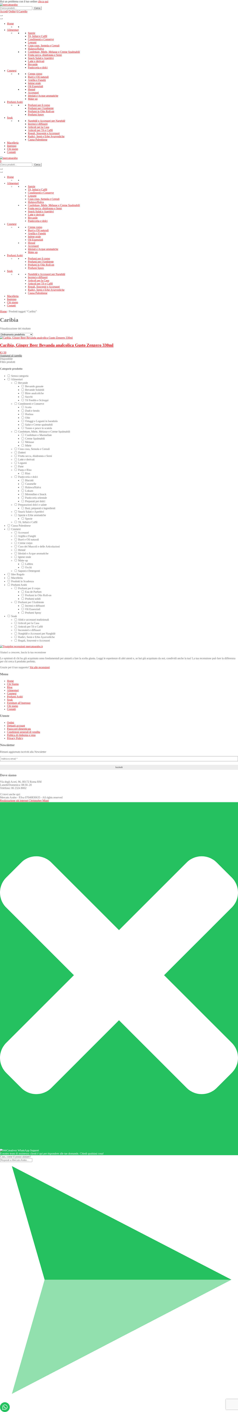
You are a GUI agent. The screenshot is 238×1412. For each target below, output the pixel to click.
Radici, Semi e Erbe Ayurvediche (46, 136)
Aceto (28, 407)
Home (10, 23)
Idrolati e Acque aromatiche (43, 95)
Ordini (10, 722)
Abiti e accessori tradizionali (33, 619)
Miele (28, 445)
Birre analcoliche (34, 393)
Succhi (29, 396)
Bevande (33, 64)
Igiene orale (34, 83)
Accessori (33, 92)
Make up (33, 98)
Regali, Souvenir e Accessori (44, 133)
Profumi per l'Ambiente (41, 108)
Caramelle (30, 483)
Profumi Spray (36, 114)
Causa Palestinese (37, 139)
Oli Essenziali (35, 86)
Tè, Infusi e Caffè (37, 36)
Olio (27, 417)
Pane (21, 466)
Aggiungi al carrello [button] (11, 355)
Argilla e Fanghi (37, 80)
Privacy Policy (15, 738)
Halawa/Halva (36, 48)
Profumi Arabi (15, 101)
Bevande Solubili (34, 389)
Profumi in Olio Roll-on (41, 111)
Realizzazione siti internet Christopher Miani (24, 800)
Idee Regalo (17, 574)
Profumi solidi (33, 598)
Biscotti (29, 480)
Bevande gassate (34, 386)
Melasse (29, 442)
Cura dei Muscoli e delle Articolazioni (39, 546)
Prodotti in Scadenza (22, 581)
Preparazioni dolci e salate (32, 504)
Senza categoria (19, 375)
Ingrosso (11, 145)
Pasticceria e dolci (38, 67)
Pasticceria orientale (36, 497)
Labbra (29, 563)
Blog (9, 687)
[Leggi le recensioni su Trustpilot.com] (21, 646)
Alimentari (13, 29)
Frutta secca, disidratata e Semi (45, 54)
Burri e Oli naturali (38, 76)
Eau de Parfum (33, 591)
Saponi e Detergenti (29, 570)
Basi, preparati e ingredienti (40, 508)
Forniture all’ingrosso (18, 702)
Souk (10, 117)
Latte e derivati (36, 61)
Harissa (29, 414)
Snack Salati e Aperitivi (41, 58)
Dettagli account (16, 725)
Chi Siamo (13, 684)
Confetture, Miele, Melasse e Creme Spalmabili (54, 51)
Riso (27, 473)
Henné (31, 89)
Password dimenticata (19, 728)
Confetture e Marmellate (38, 435)
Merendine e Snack (35, 494)
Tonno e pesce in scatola (38, 428)
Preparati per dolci (35, 501)
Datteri (22, 452)
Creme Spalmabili (35, 438)
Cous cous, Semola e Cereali (43, 45)
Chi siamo (12, 148)
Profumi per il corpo (39, 105)
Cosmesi (11, 70)
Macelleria (12, 142)
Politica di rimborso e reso (21, 735)
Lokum (29, 490)
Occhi (28, 567)
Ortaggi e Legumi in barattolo (41, 421)
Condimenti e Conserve (41, 39)
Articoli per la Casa (38, 127)
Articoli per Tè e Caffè (40, 130)
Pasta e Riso (25, 469)
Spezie (31, 33)
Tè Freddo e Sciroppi (36, 400)
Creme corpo (35, 73)
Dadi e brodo (32, 410)
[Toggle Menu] (1, 18)
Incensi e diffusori (38, 123)
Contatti (11, 152)
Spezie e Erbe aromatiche (32, 515)
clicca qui (43, 1)
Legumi (32, 42)
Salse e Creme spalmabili (39, 424)
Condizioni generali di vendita (23, 731)
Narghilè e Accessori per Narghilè (46, 120)
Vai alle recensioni (40, 667)
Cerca (37, 8)
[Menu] (1, 15)
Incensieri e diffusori (29, 630)
